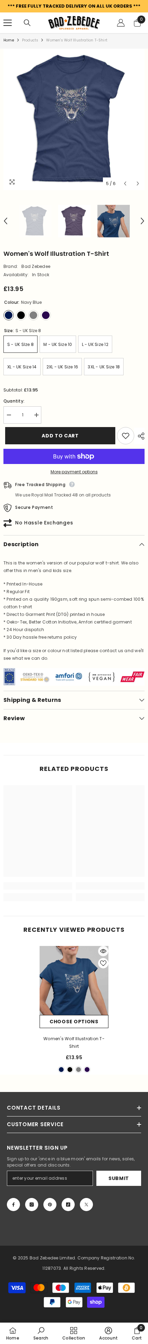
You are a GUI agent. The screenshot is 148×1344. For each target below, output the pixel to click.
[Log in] (121, 23)
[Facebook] (13, 1204)
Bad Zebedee (35, 266)
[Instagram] (31, 1204)
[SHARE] (139, 436)
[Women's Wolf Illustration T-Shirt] (74, 980)
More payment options (74, 472)
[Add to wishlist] (125, 435)
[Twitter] (86, 1204)
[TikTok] (68, 1204)
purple (87, 1069)
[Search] (27, 23)
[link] (37, 886)
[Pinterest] (49, 1204)
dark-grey (78, 1069)
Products (30, 40)
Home (8, 40)
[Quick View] (103, 951)
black (69, 1069)
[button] (125, 183)
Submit (118, 1178)
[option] (74, 119)
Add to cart (57, 435)
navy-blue (61, 1069)
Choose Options (74, 1021)
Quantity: (13, 401)
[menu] (7, 23)
